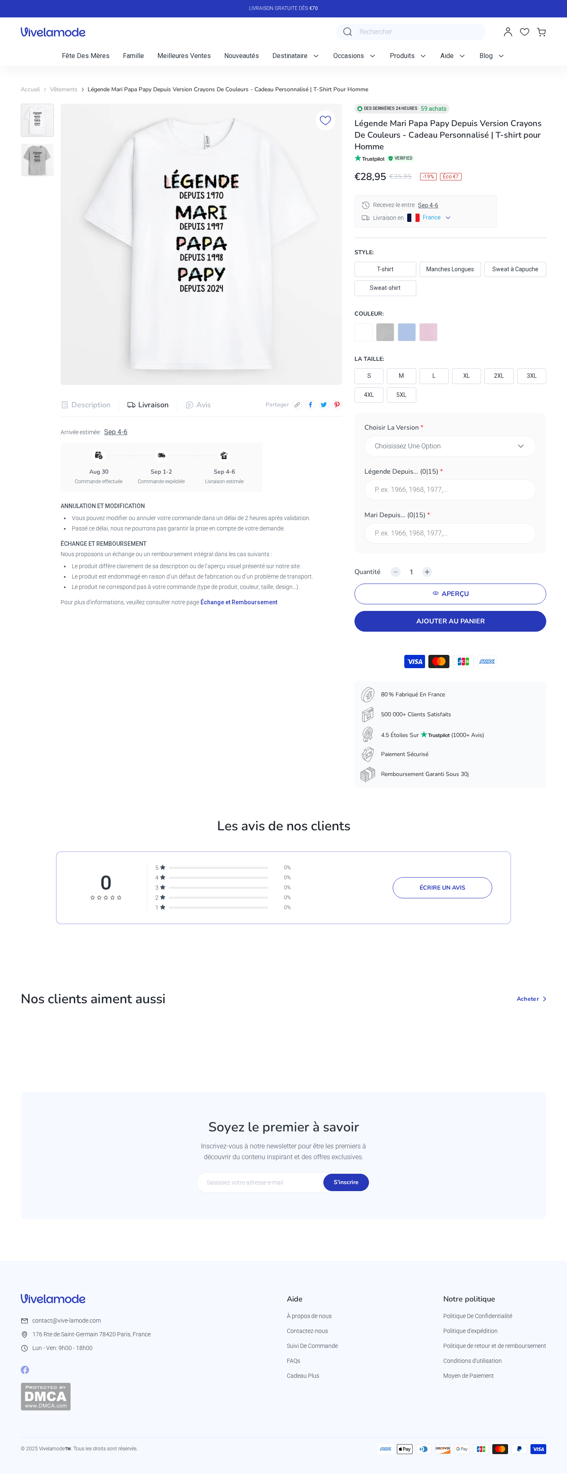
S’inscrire (346, 1182)
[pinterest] (337, 405)
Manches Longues (450, 269)
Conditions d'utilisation (472, 1360)
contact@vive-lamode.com (66, 1320)
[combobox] (411, 32)
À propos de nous (309, 1316)
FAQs (293, 1360)
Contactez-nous (307, 1331)
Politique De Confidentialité (477, 1316)
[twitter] (324, 405)
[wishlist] (525, 32)
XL (466, 375)
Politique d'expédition (470, 1331)
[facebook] (310, 405)
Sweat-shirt (385, 288)
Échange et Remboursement (238, 602)
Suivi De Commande (312, 1346)
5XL (401, 395)
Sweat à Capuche (515, 269)
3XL (532, 375)
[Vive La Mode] (53, 31)
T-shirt (385, 269)
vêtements (64, 89)
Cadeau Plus (303, 1375)
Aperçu (455, 593)
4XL (369, 395)
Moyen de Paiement (468, 1375)
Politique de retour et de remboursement (494, 1346)
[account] (508, 32)
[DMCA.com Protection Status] (46, 1396)
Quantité (367, 571)
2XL (499, 375)
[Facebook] (25, 1370)
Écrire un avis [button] (442, 888)
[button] (450, 429)
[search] (348, 32)
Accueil (30, 89)
